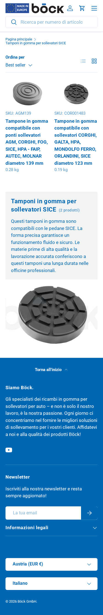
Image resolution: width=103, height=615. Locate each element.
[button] (82, 8)
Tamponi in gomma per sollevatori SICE (35, 43)
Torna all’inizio (49, 369)
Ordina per (15, 57)
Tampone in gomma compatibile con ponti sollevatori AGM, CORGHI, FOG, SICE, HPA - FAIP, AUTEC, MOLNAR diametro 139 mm (26, 142)
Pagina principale (18, 39)
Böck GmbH (27, 601)
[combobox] (51, 22)
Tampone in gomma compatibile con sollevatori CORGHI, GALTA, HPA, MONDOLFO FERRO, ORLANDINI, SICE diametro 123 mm (75, 142)
